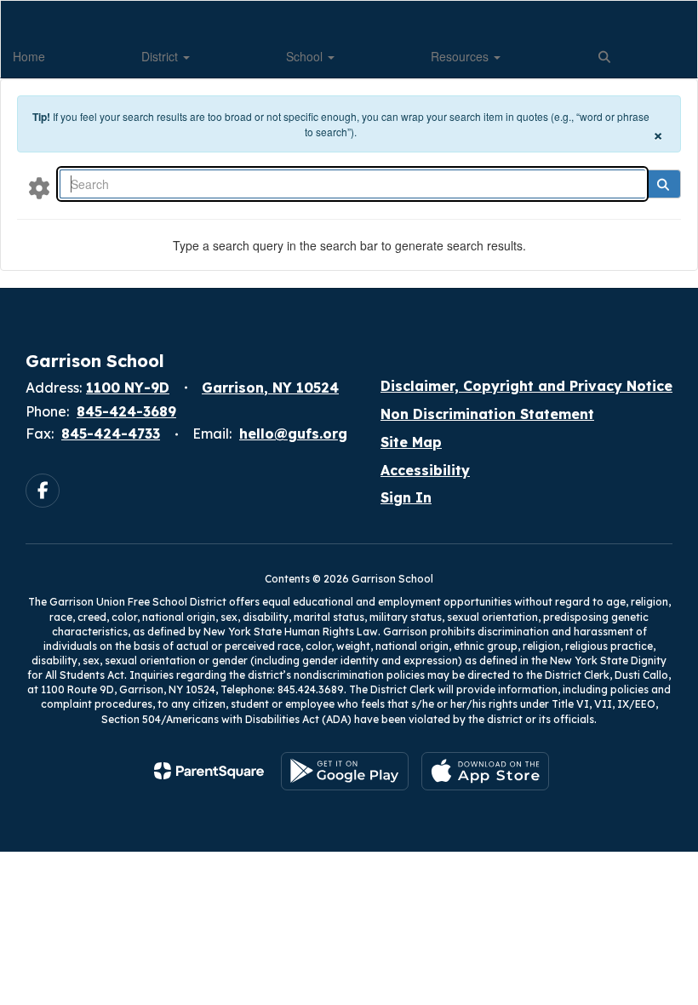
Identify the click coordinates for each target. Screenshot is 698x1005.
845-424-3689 (126, 411)
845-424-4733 (110, 433)
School (306, 56)
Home (29, 56)
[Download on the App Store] (485, 771)
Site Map (411, 442)
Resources (461, 56)
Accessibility (425, 470)
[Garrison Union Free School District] (348, 11)
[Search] (662, 183)
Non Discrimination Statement (487, 413)
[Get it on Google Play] (345, 771)
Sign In (406, 497)
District (161, 56)
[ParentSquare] (209, 771)
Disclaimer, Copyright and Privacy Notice (526, 385)
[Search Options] (39, 187)
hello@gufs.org (293, 433)
